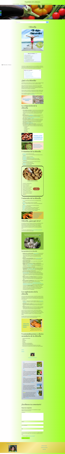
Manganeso (24, 205)
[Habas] (26, 146)
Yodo (23, 210)
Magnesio (24, 203)
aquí (39, 235)
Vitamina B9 (24, 161)
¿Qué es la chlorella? (27, 55)
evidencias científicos (26, 272)
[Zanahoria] (26, 215)
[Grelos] (32, 243)
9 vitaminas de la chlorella (28, 73)
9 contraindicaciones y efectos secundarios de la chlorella (32, 61)
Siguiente (22, 351)
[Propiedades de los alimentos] (32, 354)
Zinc (23, 209)
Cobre (24, 202)
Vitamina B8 (24, 159)
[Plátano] (39, 379)
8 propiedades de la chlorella (29, 59)
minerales (31, 122)
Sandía (24, 370)
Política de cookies (44, 445)
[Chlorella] (32, 40)
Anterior (22, 349)
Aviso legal (44, 449)
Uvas (24, 362)
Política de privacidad (44, 447)
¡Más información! (36, 189)
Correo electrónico (24, 425)
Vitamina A (24, 153)
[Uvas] (39, 364)
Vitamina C (24, 163)
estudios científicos (38, 258)
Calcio (24, 200)
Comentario (23, 412)
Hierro (24, 208)
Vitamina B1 (24, 154)
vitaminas (27, 122)
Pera (23, 391)
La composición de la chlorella (29, 72)
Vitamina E (24, 164)
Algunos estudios (36, 253)
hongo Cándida (32, 157)
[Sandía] (39, 372)
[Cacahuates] (32, 173)
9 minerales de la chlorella (28, 57)
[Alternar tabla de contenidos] (39, 70)
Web (22, 428)
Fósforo (24, 207)
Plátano (24, 377)
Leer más (29, 375)
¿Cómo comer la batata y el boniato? (26, 325)
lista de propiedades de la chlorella (37, 229)
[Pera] (39, 393)
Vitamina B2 (24, 156)
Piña (23, 384)
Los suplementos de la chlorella (29, 60)
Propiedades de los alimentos (32, 2)
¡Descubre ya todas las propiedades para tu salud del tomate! (38, 137)
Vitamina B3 (24, 157)
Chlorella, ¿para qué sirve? (28, 58)
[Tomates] (26, 137)
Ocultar (36, 53)
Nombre (22, 421)
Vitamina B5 (24, 158)
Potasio (24, 206)
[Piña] (39, 386)
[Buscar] (47, 22)
